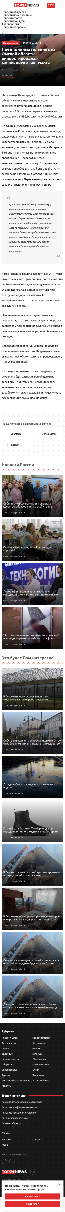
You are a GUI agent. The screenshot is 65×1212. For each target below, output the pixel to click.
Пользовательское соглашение (19, 1112)
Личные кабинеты (11, 1123)
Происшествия (40, 1064)
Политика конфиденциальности (19, 1107)
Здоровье (7, 1053)
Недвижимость (10, 1059)
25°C (51, 5)
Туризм (6, 1075)
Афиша (5, 1048)
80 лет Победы (40, 1080)
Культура (37, 1053)
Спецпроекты (9, 1069)
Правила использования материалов (22, 1102)
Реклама (6, 1139)
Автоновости (10, 24)
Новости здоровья (14, 27)
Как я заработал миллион (16, 1080)
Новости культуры (13, 21)
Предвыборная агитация (15, 1118)
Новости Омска (10, 1037)
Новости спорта (12, 18)
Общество (7, 1064)
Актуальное (39, 1043)
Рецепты (6, 1085)
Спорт (35, 1069)
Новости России (41, 1037)
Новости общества (14, 12)
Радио (5, 1145)
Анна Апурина (8, 78)
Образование (39, 1059)
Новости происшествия (17, 15)
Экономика (38, 1075)
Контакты (37, 1139)
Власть (36, 1048)
